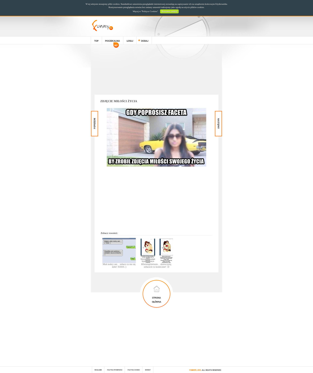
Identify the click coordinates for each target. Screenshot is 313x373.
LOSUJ (130, 40)
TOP (96, 40)
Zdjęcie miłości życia (118, 101)
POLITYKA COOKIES (134, 369)
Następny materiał (218, 113)
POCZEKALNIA (112, 41)
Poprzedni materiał (94, 113)
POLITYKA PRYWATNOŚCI (114, 369)
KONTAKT (148, 369)
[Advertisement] (156, 70)
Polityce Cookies (149, 11)
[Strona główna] (102, 30)
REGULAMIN (98, 369)
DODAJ (144, 40)
